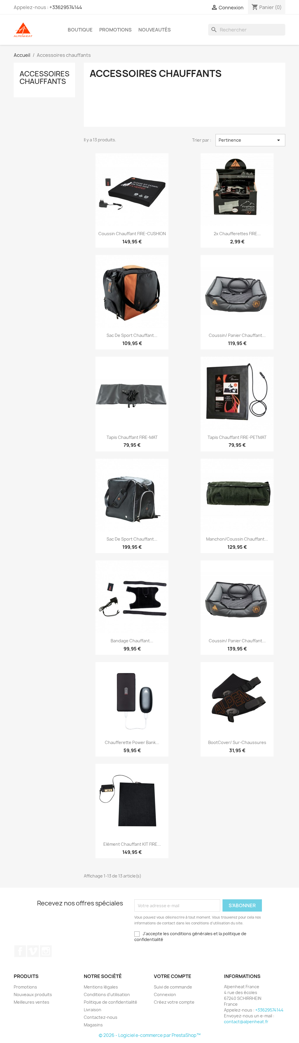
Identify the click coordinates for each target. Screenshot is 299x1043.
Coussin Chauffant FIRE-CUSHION (132, 233)
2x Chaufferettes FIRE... (237, 233)
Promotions (115, 30)
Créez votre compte (174, 1002)
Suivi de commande (173, 987)
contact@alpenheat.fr (246, 1021)
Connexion (165, 994)
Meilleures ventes (31, 1002)
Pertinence (250, 140)
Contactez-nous (100, 1017)
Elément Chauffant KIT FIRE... (132, 844)
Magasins (93, 1025)
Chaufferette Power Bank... (132, 742)
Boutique (80, 30)
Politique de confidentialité (110, 1002)
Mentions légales (101, 987)
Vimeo (33, 951)
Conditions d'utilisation (107, 994)
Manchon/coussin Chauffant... (237, 539)
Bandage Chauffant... (132, 640)
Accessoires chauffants (44, 77)
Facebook (20, 951)
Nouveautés (154, 30)
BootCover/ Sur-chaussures (237, 742)
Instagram (46, 951)
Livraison (92, 1009)
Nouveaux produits (33, 994)
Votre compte (172, 976)
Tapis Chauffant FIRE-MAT (132, 437)
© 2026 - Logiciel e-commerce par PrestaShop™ (150, 1035)
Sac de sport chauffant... (132, 335)
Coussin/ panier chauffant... (237, 335)
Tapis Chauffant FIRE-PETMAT (237, 437)
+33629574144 (65, 7)
